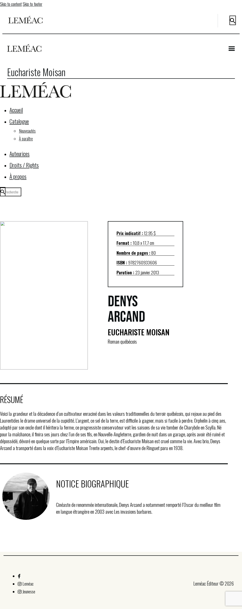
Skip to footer (32, 4)
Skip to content (11, 4)
